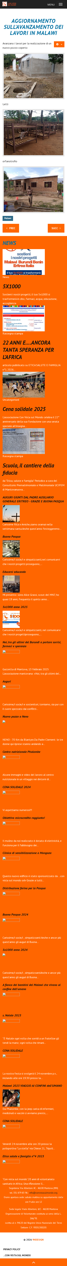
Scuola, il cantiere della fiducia (28, 469)
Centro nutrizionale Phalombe (21, 752)
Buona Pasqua (11, 536)
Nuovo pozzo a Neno (15, 716)
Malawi (7, 218)
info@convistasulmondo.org (43, 1192)
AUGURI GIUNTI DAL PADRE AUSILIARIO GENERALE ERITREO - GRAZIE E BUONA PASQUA (33, 499)
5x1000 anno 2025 (15, 607)
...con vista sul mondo (17, 1255)
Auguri (7, 681)
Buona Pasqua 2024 (15, 914)
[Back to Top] (33, 1262)
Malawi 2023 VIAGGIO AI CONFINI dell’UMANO (32, 1086)
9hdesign (38, 1239)
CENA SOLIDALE (13, 1051)
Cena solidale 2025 (24, 409)
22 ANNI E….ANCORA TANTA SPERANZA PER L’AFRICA (28, 349)
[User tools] (59, 44)
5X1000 (11, 286)
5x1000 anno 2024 (15, 950)
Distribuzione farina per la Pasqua (24, 888)
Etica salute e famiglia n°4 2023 (23, 1156)
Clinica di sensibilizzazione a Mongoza (27, 853)
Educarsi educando (14, 572)
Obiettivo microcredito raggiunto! (24, 818)
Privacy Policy (11, 1249)
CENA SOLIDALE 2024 (17, 787)
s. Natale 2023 (12, 1015)
